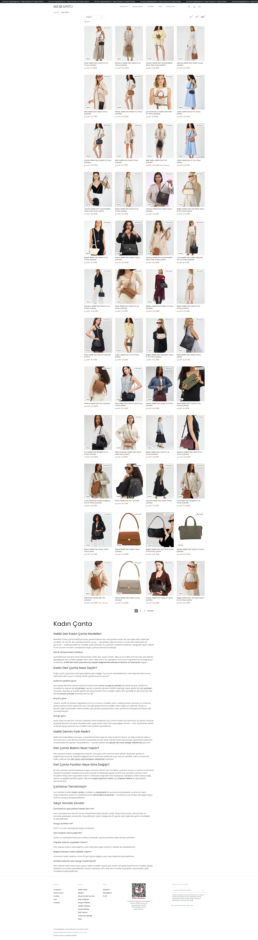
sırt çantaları (146, 688)
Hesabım (106, 889)
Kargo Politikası (84, 902)
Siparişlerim (107, 893)
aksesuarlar (101, 792)
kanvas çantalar (67, 693)
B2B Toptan (82, 912)
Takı (55, 899)
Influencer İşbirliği (85, 916)
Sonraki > (150, 611)
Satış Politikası (83, 909)
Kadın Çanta (58, 893)
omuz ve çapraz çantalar (110, 685)
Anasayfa (56, 12)
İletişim (81, 893)
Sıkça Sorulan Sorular (86, 896)
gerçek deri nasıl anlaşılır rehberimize (126, 742)
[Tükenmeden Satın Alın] (203, 890)
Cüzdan (56, 896)
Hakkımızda (82, 889)
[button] (189, 6)
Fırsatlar (56, 902)
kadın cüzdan (78, 792)
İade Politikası (83, 899)
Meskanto (61, 929)
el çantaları (80, 688)
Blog (80, 919)
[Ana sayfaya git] (62, 6)
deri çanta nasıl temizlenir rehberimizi (87, 759)
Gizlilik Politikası (84, 906)
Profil (105, 896)
